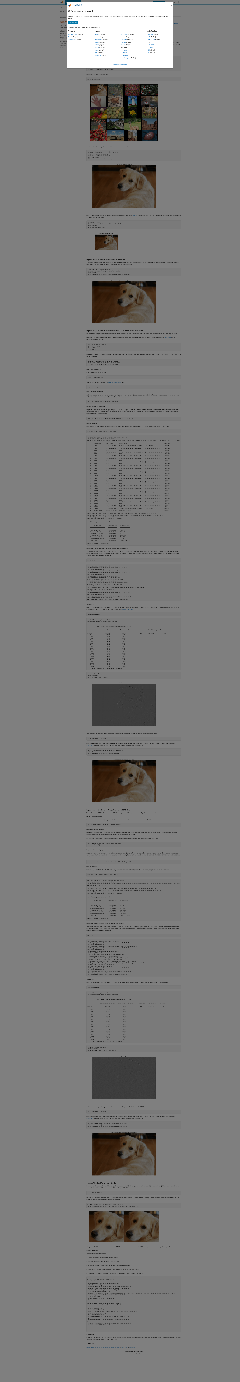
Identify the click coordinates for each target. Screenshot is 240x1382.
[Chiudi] (171, 5)
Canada (70, 37)
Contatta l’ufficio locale (120, 64)
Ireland (96, 50)
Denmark (97, 37)
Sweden (123, 45)
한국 (148, 52)
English (125, 52)
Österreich (124, 39)
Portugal (123, 42)
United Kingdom (125, 58)
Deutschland (98, 39)
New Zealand (151, 39)
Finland (96, 45)
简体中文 (151, 45)
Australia (150, 34)
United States (72, 39)
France (96, 47)
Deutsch (125, 50)
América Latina (72, 34)
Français (125, 55)
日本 (148, 50)
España (96, 42)
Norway (123, 37)
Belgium (96, 34)
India (148, 37)
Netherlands (124, 34)
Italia (95, 52)
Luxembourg (98, 55)
